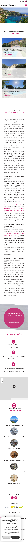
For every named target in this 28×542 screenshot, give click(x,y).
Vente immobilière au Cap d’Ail (14, 425)
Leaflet (12, 398)
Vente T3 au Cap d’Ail (14, 448)
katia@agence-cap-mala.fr (14, 371)
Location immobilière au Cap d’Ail (14, 460)
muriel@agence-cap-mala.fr (14, 368)
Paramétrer (6, 537)
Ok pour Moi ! (15, 537)
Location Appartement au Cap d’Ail (14, 472)
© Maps (17, 398)
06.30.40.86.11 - (14, 345)
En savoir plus (14, 322)
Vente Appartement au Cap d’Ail (14, 436)
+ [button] (2, 379)
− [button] (2, 381)
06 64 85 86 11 (14, 347)
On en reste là (14, 519)
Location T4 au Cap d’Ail (14, 483)
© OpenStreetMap (24, 398)
